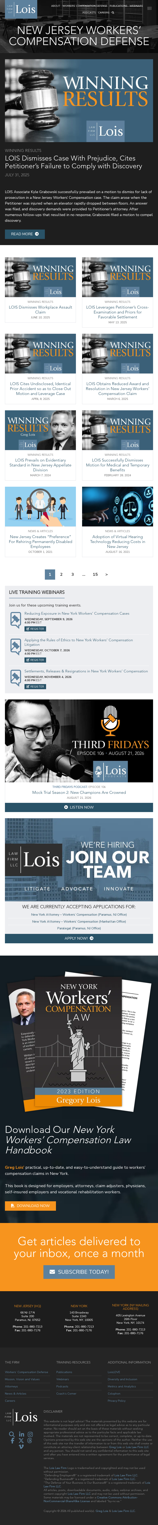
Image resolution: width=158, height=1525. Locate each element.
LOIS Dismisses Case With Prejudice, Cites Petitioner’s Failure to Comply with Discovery (73, 162)
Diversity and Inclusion (122, 1379)
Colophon (114, 1394)
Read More (22, 234)
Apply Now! (76, 938)
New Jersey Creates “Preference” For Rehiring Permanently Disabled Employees (40, 541)
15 (95, 574)
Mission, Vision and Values (22, 1379)
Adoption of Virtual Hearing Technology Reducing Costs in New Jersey (117, 541)
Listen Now (82, 807)
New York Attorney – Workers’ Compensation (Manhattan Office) (79, 921)
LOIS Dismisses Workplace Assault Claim (40, 310)
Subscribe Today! (83, 1272)
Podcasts (89, 12)
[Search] (113, 12)
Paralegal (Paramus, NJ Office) (79, 928)
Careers (103, 12)
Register (37, 629)
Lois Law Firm (58, 1468)
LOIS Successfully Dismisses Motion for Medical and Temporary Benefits (117, 465)
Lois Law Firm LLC (137, 1447)
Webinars (136, 6)
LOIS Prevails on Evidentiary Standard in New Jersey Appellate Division (40, 465)
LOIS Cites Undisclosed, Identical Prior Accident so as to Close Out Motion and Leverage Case (40, 388)
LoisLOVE (114, 1372)
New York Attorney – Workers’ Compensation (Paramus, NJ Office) (79, 914)
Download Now (33, 1205)
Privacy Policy (116, 1401)
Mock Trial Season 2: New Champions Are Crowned (79, 792)
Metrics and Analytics (122, 1386)
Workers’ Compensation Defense (85, 6)
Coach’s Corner (66, 1394)
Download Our (67, 1140)
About (55, 6)
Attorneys (11, 1386)
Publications (118, 6)
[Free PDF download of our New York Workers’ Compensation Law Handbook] (79, 1041)
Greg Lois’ (14, 1167)
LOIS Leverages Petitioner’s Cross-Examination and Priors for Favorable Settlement (117, 312)
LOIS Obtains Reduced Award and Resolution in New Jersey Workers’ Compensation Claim (117, 388)
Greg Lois (115, 1447)
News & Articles (15, 1394)
